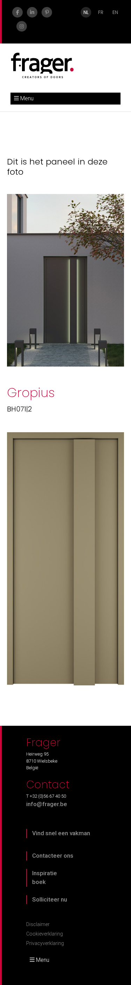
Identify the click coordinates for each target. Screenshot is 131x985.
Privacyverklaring (45, 943)
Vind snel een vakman (61, 833)
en (115, 12)
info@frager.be (46, 804)
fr (100, 12)
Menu (27, 98)
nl (86, 12)
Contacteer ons (52, 855)
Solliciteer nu (49, 899)
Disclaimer (38, 924)
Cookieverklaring (44, 934)
